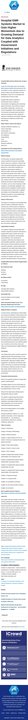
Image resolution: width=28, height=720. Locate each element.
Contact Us (14, 713)
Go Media (3, 581)
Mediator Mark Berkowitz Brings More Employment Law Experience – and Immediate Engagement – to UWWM (13, 607)
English (3, 585)
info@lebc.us (21, 710)
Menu (8, 12)
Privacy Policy (22, 713)
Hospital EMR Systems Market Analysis (11, 548)
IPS (8, 581)
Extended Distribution (15, 581)
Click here (21, 626)
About (7, 713)
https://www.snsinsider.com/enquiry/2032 (13, 306)
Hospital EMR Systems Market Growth (14, 546)
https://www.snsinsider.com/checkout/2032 (13, 493)
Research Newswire (17, 583)
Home (3, 713)
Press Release (4, 17)
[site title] (14, 690)
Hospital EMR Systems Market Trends (11, 550)
